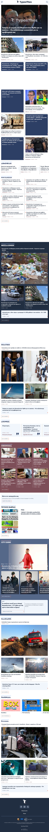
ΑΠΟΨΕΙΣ (5, 422)
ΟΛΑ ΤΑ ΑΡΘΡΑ (5, 221)
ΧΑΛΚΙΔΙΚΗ (6, 619)
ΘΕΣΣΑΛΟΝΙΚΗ (7, 245)
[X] (27, 806)
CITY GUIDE (6, 542)
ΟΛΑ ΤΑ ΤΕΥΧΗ (5, 535)
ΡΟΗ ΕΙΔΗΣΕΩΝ (6, 178)
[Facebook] (21, 806)
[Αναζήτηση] (47, 2)
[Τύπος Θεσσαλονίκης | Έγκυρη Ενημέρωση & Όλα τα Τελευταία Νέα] (24, 2)
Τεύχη (24, 813)
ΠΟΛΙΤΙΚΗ (5, 345)
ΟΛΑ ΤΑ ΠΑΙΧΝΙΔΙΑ (5, 716)
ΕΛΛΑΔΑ (4, 721)
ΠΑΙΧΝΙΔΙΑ (6, 697)
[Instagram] (24, 806)
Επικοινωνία (24, 811)
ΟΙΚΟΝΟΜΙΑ (6, 446)
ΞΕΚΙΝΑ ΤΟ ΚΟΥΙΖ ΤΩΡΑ (7, 611)
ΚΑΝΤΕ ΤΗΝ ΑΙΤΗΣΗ (7, 501)
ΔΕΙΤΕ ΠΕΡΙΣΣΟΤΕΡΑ (6, 596)
